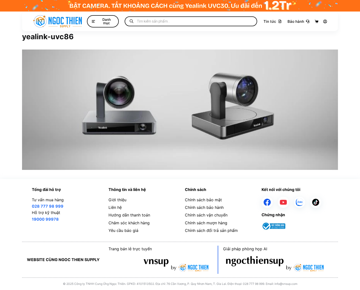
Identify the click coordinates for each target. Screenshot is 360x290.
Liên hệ (115, 207)
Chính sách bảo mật (203, 199)
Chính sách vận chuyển (206, 215)
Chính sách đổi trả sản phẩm (211, 230)
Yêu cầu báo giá (123, 230)
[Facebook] (267, 202)
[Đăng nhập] (325, 21)
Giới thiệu (117, 199)
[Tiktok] (315, 202)
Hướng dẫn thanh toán (129, 215)
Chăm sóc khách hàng (129, 222)
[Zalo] (299, 202)
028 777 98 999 (47, 206)
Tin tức (270, 21)
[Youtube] (283, 202)
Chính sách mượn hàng (206, 222)
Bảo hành (296, 21)
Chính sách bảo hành (204, 207)
